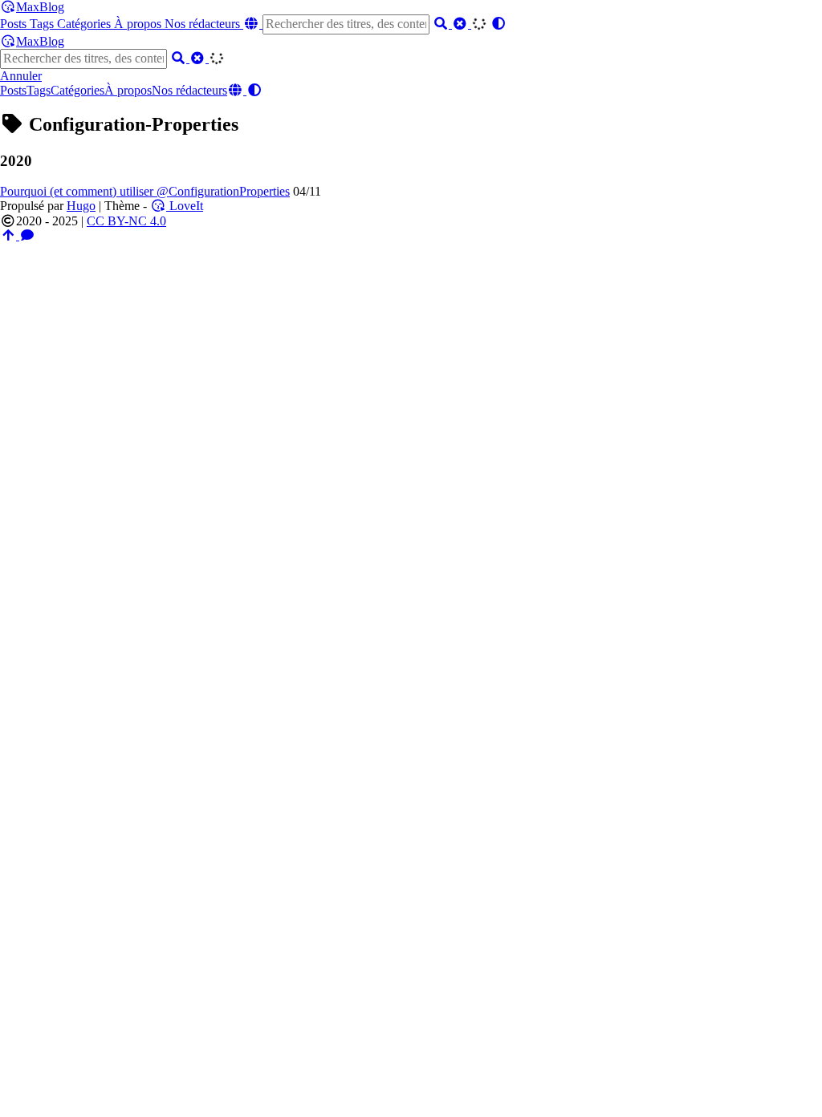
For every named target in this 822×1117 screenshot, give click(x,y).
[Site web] (252, 23)
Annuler (21, 76)
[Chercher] (442, 23)
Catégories (85, 23)
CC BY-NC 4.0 (126, 221)
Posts (15, 23)
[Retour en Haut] (9, 235)
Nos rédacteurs (204, 23)
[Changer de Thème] (498, 23)
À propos (139, 23)
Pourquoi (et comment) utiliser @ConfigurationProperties (145, 191)
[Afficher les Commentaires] (27, 235)
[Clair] (461, 23)
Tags (43, 23)
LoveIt (184, 205)
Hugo (81, 205)
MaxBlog (40, 7)
